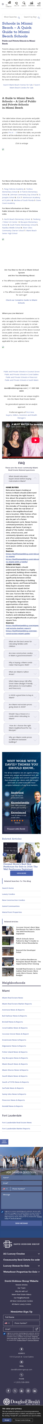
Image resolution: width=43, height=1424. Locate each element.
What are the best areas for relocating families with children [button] (20, 643)
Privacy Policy (21, 1340)
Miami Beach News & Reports (15, 1064)
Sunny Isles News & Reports (14, 1094)
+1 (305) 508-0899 (21, 1382)
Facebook (8, 1390)
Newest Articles (22, 1285)
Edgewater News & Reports (14, 1046)
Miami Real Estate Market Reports (17, 1004)
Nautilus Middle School (11, 227)
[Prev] (5, 854)
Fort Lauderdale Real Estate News (17, 1122)
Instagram (28, 1390)
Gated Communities (11, 906)
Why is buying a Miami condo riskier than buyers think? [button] (20, 663)
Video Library (4, 1141)
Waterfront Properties (12, 912)
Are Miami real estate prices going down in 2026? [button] (20, 705)
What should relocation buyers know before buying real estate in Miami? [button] (20, 478)
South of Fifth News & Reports (15, 1082)
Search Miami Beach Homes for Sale (18, 85)
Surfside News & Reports (13, 1088)
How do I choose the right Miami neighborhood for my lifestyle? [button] (20, 727)
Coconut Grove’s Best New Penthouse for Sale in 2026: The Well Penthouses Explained (20, 867)
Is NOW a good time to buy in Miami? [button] (21, 696)
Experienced (18, 812)
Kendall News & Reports (12, 1106)
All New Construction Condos (21, 1301)
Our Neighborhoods (21, 1298)
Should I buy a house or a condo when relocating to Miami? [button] (19, 716)
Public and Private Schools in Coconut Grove (22, 371)
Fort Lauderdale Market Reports (16, 1128)
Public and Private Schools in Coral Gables (22, 374)
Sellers (15, 415)
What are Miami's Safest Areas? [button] (19, 673)
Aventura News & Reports (13, 1010)
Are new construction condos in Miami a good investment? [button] (21, 654)
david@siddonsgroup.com (21, 1369)
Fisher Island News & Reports (14, 1052)
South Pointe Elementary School (23, 225)
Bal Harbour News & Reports (14, 1016)
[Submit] (36, 1329)
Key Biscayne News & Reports (15, 1058)
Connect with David (16, 829)
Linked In (34, 1390)
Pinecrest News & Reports (13, 1100)
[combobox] (5, 1189)
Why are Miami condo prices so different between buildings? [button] (20, 739)
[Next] (38, 854)
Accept (7, 1420)
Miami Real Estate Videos (21, 1294)
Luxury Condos (8, 894)
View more (21, 873)
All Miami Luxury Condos (21, 1304)
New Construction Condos (13, 900)
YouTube (21, 1390)
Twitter (15, 1390)
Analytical (17, 792)
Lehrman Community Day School (23, 194)
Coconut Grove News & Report (15, 1034)
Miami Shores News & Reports (15, 1070)
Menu (39, 5)
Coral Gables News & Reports (15, 1028)
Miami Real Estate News (12, 998)
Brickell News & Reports (12, 1022)
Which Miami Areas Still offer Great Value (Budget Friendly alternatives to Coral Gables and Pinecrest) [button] (21, 684)
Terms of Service (15, 1218)
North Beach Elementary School (17, 219)
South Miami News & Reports (14, 1076)
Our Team (21, 1288)
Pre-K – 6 (12, 132)
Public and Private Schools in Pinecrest (21, 377)
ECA (18, 197)
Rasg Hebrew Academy (14, 189)
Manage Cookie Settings (22, 1420)
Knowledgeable (20, 802)
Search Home (8, 888)
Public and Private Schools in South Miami (21, 380)
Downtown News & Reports (14, 1040)
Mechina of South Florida (24, 200)
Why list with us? (21, 1291)
